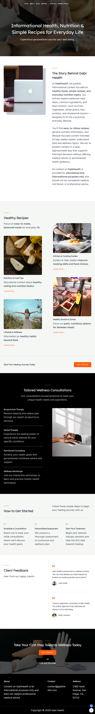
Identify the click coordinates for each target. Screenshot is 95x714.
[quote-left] (53, 566)
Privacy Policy (63, 3)
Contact (53, 3)
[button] (47, 3)
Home (26, 3)
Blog (38, 3)
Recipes (44, 3)
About (32, 3)
